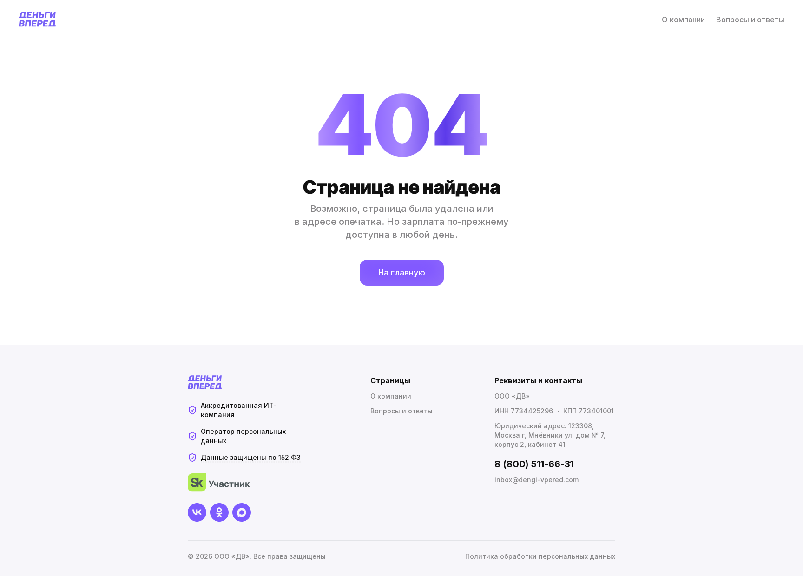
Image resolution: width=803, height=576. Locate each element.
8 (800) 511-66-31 (533, 464)
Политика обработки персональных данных (540, 556)
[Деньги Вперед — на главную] (37, 19)
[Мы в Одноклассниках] (219, 512)
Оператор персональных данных (243, 436)
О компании (683, 19)
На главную (401, 272)
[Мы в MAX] (241, 512)
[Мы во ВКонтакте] (197, 512)
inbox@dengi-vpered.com (536, 480)
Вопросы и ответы (750, 19)
